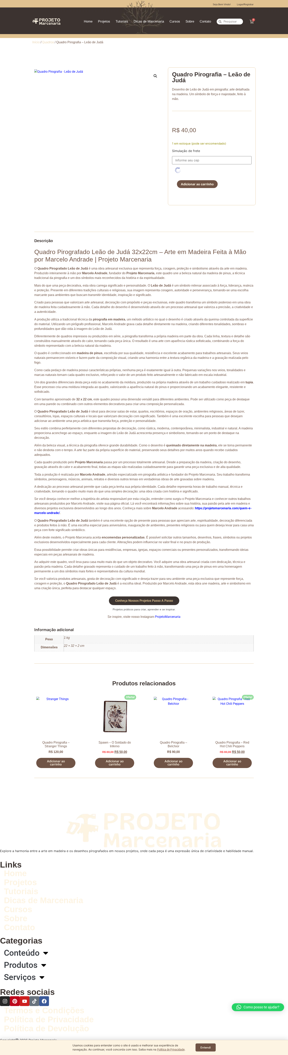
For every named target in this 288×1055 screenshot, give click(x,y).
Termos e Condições (44, 1010)
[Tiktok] (34, 1001)
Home (88, 21)
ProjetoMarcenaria (167, 617)
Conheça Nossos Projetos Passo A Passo (144, 601)
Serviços (20, 977)
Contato (205, 21)
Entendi (205, 1047)
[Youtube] (24, 1001)
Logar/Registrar (245, 4)
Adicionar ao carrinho (197, 184)
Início (36, 42)
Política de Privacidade (49, 1019)
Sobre (190, 21)
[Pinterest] (15, 1001)
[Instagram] (5, 1001)
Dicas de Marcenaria (149, 21)
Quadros (48, 42)
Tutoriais (122, 21)
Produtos (21, 965)
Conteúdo (22, 953)
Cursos (174, 21)
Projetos (104, 21)
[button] (155, 76)
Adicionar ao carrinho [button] (56, 762)
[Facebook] (44, 1001)
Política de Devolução (46, 1028)
